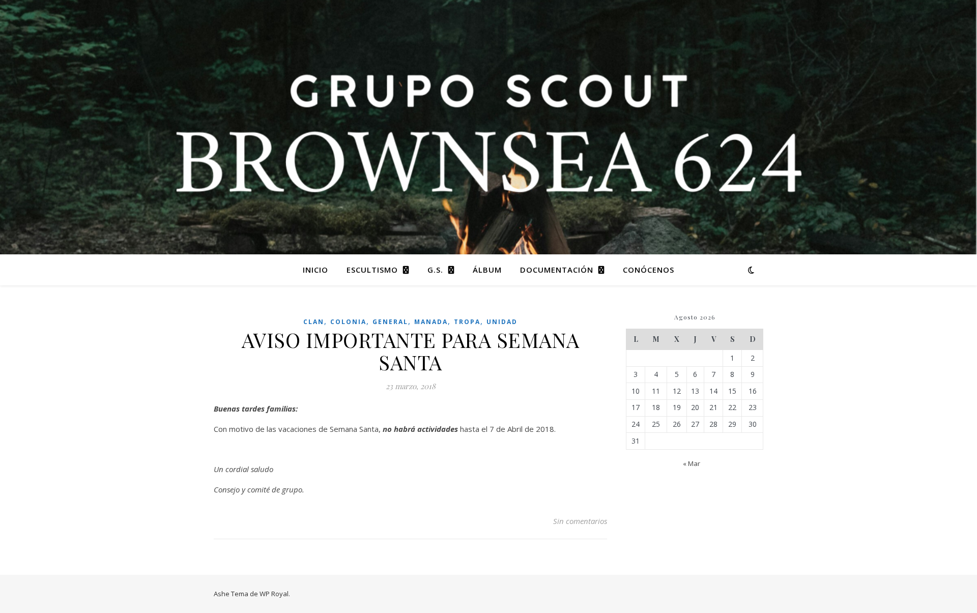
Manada (431, 321)
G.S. (435, 270)
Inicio (315, 270)
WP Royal (274, 593)
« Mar (691, 463)
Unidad (502, 321)
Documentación (556, 270)
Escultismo (372, 270)
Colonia (348, 321)
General (390, 321)
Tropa (467, 321)
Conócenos (648, 270)
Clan (313, 321)
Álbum (487, 270)
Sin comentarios (580, 521)
